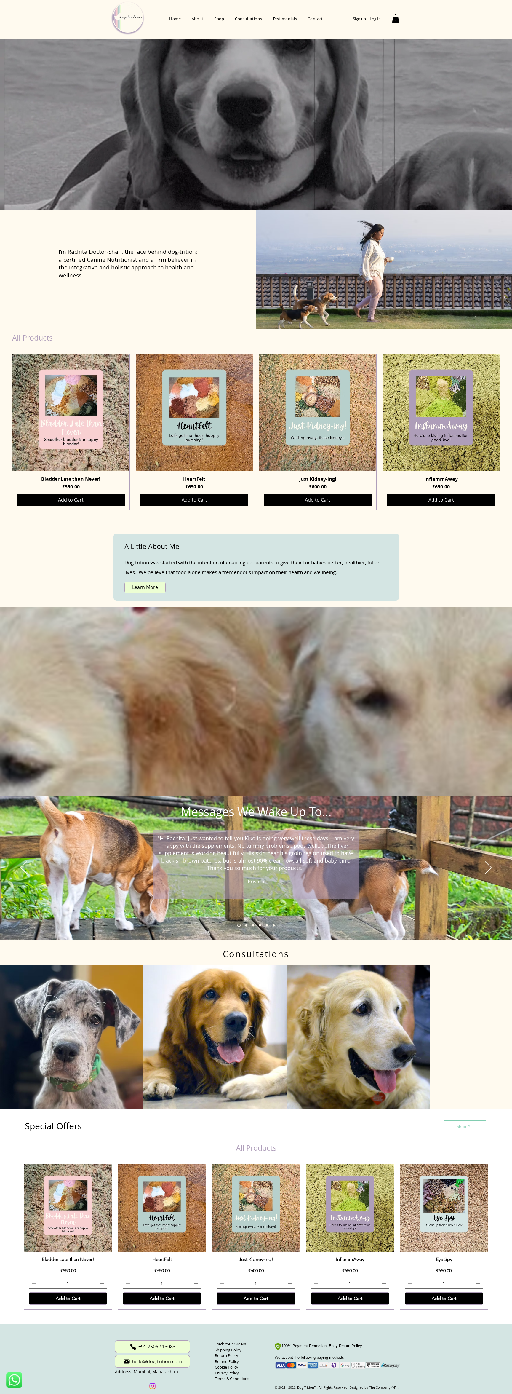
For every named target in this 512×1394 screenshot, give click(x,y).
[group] (256, 432)
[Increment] (102, 1311)
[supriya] (274, 925)
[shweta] (245, 925)
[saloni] (260, 925)
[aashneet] (252, 925)
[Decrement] (33, 1311)
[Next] (488, 868)
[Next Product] (508, 432)
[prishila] (238, 925)
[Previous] (23, 868)
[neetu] (267, 925)
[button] (395, 18)
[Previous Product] (3, 432)
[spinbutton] (68, 1311)
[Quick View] (70, 412)
